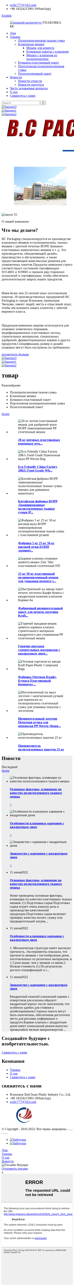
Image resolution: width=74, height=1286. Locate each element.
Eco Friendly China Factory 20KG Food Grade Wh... (37, 468)
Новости (16, 77)
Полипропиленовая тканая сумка (41, 40)
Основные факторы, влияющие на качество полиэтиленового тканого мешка (36, 883)
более (5, 414)
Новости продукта (31, 84)
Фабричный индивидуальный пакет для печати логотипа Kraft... (40, 611)
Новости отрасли (30, 81)
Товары (15, 37)
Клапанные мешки (31, 44)
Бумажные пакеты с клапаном (47, 51)
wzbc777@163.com (23, 5)
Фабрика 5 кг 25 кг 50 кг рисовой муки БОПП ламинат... (36, 546)
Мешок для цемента (40, 48)
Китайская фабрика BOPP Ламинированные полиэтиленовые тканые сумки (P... (38, 507)
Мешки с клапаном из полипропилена (41, 57)
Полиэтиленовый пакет (34, 73)
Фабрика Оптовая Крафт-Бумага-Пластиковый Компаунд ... (37, 680)
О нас (14, 92)
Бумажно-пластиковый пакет (38, 62)
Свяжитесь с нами (22, 95)
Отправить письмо (15, 1168)
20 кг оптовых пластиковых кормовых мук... (39, 441)
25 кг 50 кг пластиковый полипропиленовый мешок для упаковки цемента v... (38, 577)
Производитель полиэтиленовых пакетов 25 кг (41, 747)
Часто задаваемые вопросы (29, 88)
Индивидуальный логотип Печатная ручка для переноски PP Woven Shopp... (39, 722)
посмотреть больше (15, 354)
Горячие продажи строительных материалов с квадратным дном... (39, 649)
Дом (13, 33)
